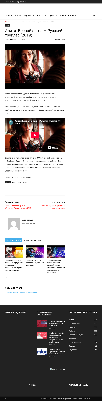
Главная (9, 16)
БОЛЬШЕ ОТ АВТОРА (32, 240)
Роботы (18, 16)
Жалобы (44, 399)
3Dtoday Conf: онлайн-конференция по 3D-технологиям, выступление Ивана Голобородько (57, 337)
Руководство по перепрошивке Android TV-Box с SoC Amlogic (57, 352)
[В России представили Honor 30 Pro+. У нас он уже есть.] (42, 323)
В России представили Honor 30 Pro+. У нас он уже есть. (57, 323)
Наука (61, 16)
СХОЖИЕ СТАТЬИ (13, 240)
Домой (7, 22)
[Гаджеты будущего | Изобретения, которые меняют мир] (35, 251)
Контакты (87, 399)
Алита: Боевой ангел (19, 182)
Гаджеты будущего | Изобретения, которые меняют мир (35, 262)
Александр (11, 39)
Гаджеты (51, 16)
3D (43, 16)
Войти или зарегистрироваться (15, 2)
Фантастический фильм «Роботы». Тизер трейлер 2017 (18, 206)
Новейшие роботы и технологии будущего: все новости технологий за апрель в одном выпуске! (14, 265)
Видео (26, 16)
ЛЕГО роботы (73, 16)
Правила (53, 399)
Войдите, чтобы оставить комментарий (21, 292)
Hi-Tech (35, 16)
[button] (94, 16)
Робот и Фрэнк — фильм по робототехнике (53, 206)
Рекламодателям (64, 399)
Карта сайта (77, 399)
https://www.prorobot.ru (29, 223)
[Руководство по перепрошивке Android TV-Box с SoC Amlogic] (42, 351)
